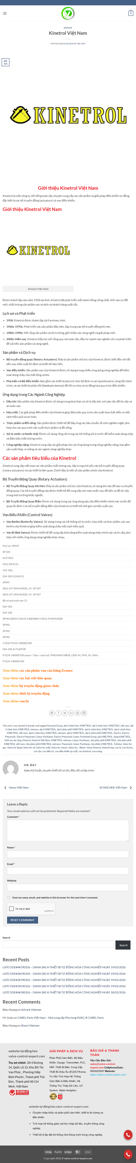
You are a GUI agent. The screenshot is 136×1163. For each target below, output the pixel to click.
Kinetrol (26, 740)
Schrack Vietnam (31, 1009)
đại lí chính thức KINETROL (77, 725)
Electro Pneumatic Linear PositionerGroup (75, 736)
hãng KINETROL (122, 736)
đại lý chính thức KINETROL (99, 729)
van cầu (37, 751)
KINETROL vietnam (61, 740)
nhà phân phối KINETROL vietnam (43, 744)
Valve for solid (43, 747)
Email (11, 863)
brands (68, 28)
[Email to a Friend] (71, 713)
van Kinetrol (85, 751)
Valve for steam (59, 747)
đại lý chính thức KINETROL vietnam (47, 733)
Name (11, 847)
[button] (5, 13)
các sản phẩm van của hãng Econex (46, 670)
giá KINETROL (105, 736)
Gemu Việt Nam (18, 787)
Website (11, 880)
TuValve (118, 744)
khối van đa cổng (13, 740)
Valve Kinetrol (94, 747)
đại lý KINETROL (75, 733)
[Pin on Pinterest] (78, 713)
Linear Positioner (80, 740)
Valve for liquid (14, 747)
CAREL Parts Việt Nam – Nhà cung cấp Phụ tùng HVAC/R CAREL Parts (61, 1017)
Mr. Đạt (81, 43)
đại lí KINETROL (47, 729)
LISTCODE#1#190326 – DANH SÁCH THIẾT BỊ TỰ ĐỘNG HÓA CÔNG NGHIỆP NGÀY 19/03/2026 (64, 986)
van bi (118, 747)
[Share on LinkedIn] (84, 713)
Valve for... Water (77, 747)
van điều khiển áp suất (66, 751)
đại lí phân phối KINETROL (70, 729)
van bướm (127, 747)
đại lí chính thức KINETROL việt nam (110, 725)
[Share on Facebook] (58, 713)
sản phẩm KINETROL (102, 744)
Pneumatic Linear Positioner (76, 744)
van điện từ (48, 751)
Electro (117, 733)
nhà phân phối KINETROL (103, 740)
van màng (97, 751)
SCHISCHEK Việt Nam (114, 787)
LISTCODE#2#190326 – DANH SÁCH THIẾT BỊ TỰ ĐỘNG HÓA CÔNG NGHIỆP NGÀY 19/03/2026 (64, 979)
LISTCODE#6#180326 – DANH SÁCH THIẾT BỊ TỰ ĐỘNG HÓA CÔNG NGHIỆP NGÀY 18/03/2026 (64, 992)
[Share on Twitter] (65, 713)
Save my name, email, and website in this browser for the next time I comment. (55, 897)
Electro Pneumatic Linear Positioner (35, 736)
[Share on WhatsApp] (52, 713)
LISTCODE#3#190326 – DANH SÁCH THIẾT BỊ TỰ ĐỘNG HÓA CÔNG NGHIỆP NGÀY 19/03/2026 (64, 973)
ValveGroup (108, 747)
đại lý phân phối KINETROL (99, 733)
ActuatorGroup (55, 725)
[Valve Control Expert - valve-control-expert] (68, 13)
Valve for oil (29, 747)
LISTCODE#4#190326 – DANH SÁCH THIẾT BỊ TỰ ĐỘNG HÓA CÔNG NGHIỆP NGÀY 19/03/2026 (64, 967)
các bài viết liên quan (35, 678)
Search (6, 937)
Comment (13, 816)
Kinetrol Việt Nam (41, 740)
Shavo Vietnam (30, 1025)
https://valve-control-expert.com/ (108, 1074)
